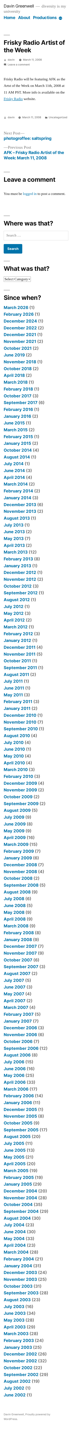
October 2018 (18, 368)
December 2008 (20, 864)
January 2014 (17, 497)
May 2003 (14, 1320)
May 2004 (14, 1238)
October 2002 (18, 1367)
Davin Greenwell (19, 6)
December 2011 (19, 647)
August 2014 (17, 457)
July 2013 (13, 525)
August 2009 (17, 810)
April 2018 (14, 375)
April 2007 (14, 1000)
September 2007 (21, 966)
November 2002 (20, 1360)
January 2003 (18, 1347)
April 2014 (14, 477)
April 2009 (15, 837)
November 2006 (20, 1034)
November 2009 (20, 789)
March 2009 (16, 844)
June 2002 (15, 1394)
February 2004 (19, 1258)
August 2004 (17, 1218)
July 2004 (14, 1224)
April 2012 (14, 620)
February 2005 (19, 1177)
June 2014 (14, 470)
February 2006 (19, 1095)
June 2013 (14, 531)
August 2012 (17, 599)
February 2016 (18, 409)
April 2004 (15, 1245)
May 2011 (13, 694)
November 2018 (20, 361)
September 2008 (21, 885)
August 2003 (17, 1299)
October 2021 (18, 348)
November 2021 (20, 341)
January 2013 (17, 565)
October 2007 (18, 959)
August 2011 (16, 674)
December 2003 (20, 1272)
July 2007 (14, 980)
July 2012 (13, 606)
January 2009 (18, 857)
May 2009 (14, 830)
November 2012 (20, 579)
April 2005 (15, 1163)
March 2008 (16, 925)
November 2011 (19, 654)
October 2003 (18, 1286)
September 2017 (21, 402)
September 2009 (21, 803)
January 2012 (17, 640)
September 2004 (21, 1211)
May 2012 (14, 613)
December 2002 (20, 1354)
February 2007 (19, 1014)
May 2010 (14, 756)
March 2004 (16, 1252)
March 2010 (16, 769)
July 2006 (14, 1061)
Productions (45, 17)
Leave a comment (19, 64)
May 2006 (14, 1075)
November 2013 (20, 511)
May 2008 (14, 912)
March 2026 (16, 307)
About (24, 17)
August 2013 (17, 518)
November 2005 (20, 1116)
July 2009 (14, 817)
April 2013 (14, 545)
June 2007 (14, 987)
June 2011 (14, 688)
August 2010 (17, 735)
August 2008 (17, 891)
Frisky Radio (13, 99)
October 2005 (18, 1122)
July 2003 (14, 1306)
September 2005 (21, 1129)
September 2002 (21, 1374)
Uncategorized (58, 117)
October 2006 (18, 1041)
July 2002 (14, 1388)
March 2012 (16, 626)
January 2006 (18, 1102)
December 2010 (20, 715)
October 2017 (17, 395)
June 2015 (14, 422)
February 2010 (18, 776)
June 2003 (15, 1313)
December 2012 (20, 572)
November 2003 (20, 1279)
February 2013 (18, 558)
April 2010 (14, 762)
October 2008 (18, 878)
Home (9, 17)
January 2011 (17, 708)
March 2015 (16, 429)
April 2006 (15, 1082)
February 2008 (19, 932)
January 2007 (18, 1021)
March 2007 (16, 1007)
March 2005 (16, 1170)
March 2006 (16, 1089)
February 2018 (18, 389)
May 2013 (14, 538)
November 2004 (20, 1197)
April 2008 (15, 919)
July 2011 (13, 681)
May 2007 (14, 993)
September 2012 (21, 592)
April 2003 (15, 1326)
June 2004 (15, 1231)
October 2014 (18, 450)
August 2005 (17, 1136)
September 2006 (21, 1048)
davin (11, 59)
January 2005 (18, 1184)
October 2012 (18, 586)
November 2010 (20, 722)
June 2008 (15, 905)
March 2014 (16, 484)
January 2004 (18, 1265)
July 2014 (14, 463)
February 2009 (19, 851)
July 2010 (14, 742)
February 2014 (18, 490)
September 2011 (20, 667)
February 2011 (18, 701)
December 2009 (20, 783)
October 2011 (17, 660)
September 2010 (21, 728)
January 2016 (17, 416)
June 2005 (15, 1150)
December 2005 (20, 1109)
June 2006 (15, 1068)
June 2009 (15, 823)
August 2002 (17, 1381)
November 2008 (20, 871)
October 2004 (18, 1204)
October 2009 (18, 796)
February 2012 (18, 633)
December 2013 (20, 504)
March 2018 (16, 382)
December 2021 (20, 334)
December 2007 (20, 946)
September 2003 (21, 1292)
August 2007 (17, 973)
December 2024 (20, 321)
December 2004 (20, 1190)
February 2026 (19, 314)
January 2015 (17, 443)
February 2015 (18, 436)
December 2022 (20, 327)
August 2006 (17, 1055)
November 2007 (20, 953)
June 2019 (14, 354)
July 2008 (14, 898)
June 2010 (14, 749)
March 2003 (16, 1333)
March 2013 (16, 552)
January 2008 (18, 939)
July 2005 (14, 1143)
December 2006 (20, 1027)
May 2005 (14, 1157)
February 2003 (19, 1340)
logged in (30, 193)
